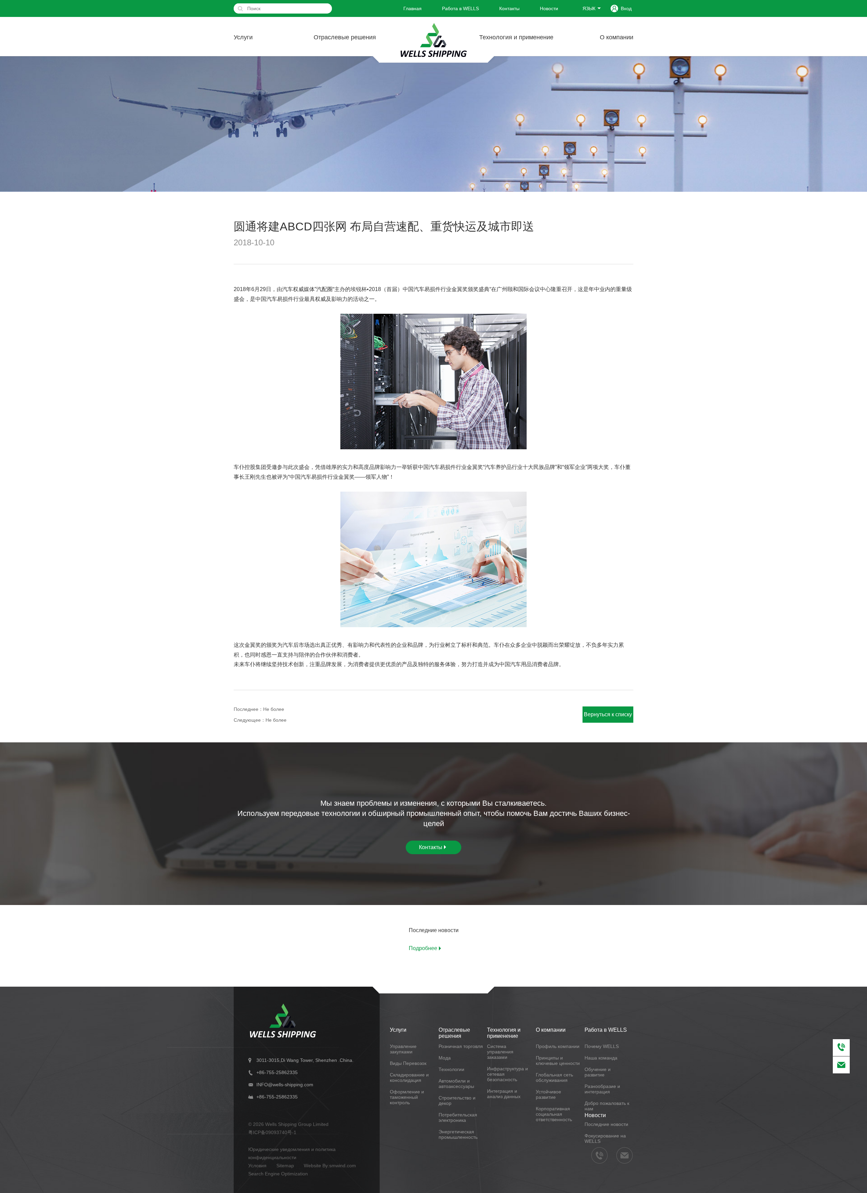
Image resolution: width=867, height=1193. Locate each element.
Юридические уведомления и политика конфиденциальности (292, 1153)
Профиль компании (557, 1046)
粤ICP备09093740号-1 (272, 1132)
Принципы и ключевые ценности (558, 1060)
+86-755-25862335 (277, 1072)
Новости (549, 8)
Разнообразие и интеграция (602, 1089)
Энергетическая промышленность (458, 1134)
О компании (616, 37)
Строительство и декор (457, 1100)
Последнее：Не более (259, 709)
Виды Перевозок (408, 1063)
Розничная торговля (461, 1046)
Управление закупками (403, 1049)
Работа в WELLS (460, 8)
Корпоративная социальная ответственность (554, 1114)
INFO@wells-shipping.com (284, 1084)
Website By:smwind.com (330, 1165)
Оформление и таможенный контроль (407, 1097)
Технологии (451, 1069)
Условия (257, 1165)
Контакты (509, 8)
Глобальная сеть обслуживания (554, 1077)
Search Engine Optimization (278, 1173)
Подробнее (423, 948)
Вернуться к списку (608, 714)
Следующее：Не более (260, 720)
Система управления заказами (500, 1052)
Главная (412, 8)
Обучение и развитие (598, 1072)
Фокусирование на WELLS (605, 1138)
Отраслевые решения (345, 37)
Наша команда (601, 1058)
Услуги (243, 37)
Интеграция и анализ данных (504, 1093)
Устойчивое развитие (548, 1094)
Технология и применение (516, 37)
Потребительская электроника (458, 1117)
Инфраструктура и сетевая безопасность (507, 1074)
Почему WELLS (602, 1046)
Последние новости (606, 1124)
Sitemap (285, 1165)
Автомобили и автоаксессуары (456, 1083)
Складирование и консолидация (409, 1077)
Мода (445, 1058)
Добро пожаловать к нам (607, 1106)
